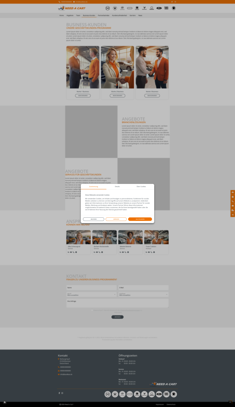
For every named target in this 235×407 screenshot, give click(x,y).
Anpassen (116, 219)
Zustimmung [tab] (93, 187)
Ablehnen (94, 219)
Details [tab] (117, 187)
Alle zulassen (140, 219)
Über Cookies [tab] (141, 187)
